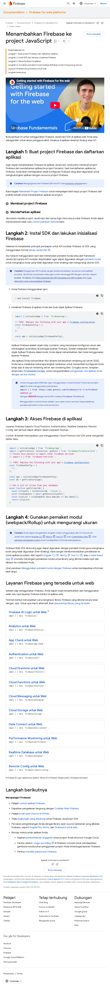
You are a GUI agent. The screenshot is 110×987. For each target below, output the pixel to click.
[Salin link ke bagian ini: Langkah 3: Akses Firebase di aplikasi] (85, 419)
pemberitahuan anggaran (39, 837)
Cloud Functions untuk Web (27, 682)
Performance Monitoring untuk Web (33, 738)
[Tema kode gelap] (97, 295)
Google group (80, 911)
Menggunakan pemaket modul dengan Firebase (46, 568)
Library (6, 916)
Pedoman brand (81, 920)
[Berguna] (98, 23)
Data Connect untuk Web (25, 724)
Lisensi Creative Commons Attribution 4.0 (84, 876)
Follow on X (44, 911)
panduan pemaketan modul (27, 540)
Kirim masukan (94, 34)
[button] (55, 203)
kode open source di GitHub (34, 813)
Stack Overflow (81, 907)
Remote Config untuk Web (26, 766)
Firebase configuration (82, 322)
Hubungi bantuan (82, 902)
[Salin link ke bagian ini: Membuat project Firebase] (51, 203)
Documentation (13, 12)
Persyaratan (8, 973)
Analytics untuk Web (22, 626)
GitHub (6, 920)
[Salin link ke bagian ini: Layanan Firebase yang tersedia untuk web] (97, 583)
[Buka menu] (4, 3)
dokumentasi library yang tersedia (71, 603)
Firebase (9, 23)
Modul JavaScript (38, 250)
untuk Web (28, 612)
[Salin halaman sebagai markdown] (64, 41)
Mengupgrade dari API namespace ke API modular (59, 277)
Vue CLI (59, 536)
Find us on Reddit (46, 907)
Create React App (80, 536)
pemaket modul (93, 259)
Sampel (6, 911)
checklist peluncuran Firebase (40, 851)
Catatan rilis (79, 916)
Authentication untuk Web (26, 654)
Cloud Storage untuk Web (26, 710)
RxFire (46, 827)
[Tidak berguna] (102, 23)
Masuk (103, 3)
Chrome (7, 948)
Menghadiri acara (47, 920)
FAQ (76, 925)
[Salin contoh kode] (102, 295)
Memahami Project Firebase (33, 191)
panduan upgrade (73, 183)
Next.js (49, 536)
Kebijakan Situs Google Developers (23, 882)
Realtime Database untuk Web (29, 752)
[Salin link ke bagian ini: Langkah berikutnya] (50, 790)
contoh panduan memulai (45, 221)
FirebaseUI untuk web (66, 827)
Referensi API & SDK (12, 907)
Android (7, 943)
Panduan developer (12, 902)
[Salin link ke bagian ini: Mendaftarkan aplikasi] (44, 212)
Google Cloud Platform (13, 957)
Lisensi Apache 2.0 (56, 879)
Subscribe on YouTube (49, 916)
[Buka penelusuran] (68, 3)
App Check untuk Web (23, 640)
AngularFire (36, 827)
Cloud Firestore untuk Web (27, 668)
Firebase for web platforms (47, 12)
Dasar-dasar (14, 26)
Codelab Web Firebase (67, 808)
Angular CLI (36, 536)
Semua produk (10, 962)
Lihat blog (43, 902)
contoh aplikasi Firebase (32, 803)
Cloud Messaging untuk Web (28, 696)
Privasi (19, 973)
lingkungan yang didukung (31, 818)
